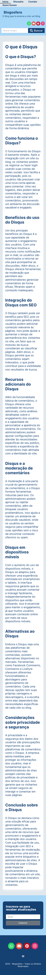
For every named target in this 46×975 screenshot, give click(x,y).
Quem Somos (9, 5)
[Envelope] (34, 23)
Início (5, 1)
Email (8, 912)
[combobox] (14, 30)
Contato (32, 1)
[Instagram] (43, 23)
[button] (23, 956)
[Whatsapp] (29, 23)
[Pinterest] (38, 23)
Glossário (18, 1)
